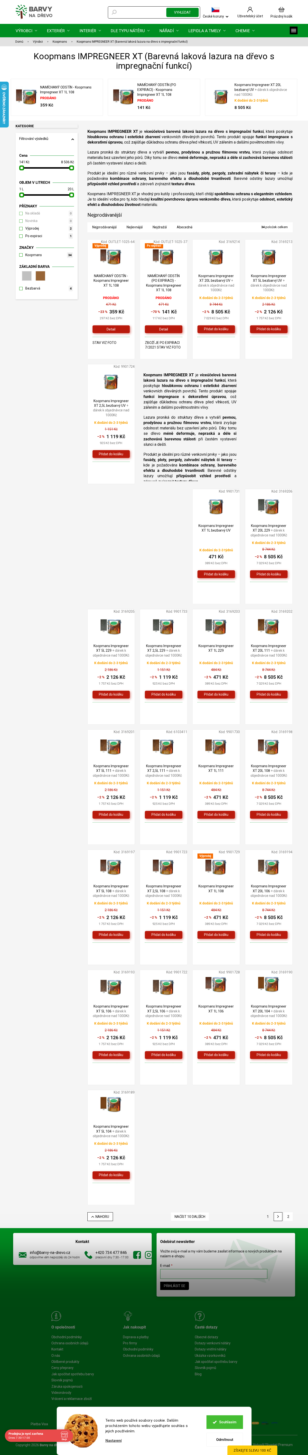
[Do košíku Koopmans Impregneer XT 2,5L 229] (163, 694)
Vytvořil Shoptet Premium (273, 1445)
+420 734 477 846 (111, 1252)
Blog (198, 1374)
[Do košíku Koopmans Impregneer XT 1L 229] (216, 694)
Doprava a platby (136, 1337)
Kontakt (57, 1349)
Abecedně (184, 227)
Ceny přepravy (62, 1368)
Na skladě (48, 213)
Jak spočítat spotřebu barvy (72, 1374)
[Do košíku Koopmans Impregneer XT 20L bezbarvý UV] (216, 329)
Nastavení (113, 1441)
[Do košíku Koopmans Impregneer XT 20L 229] (269, 574)
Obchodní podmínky (66, 1337)
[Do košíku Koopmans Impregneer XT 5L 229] (111, 694)
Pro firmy (130, 1343)
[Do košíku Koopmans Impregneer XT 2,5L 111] (163, 815)
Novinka (48, 221)
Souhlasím (227, 1422)
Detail (111, 329)
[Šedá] (26, 276)
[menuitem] (26, 30)
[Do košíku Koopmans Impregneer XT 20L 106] (269, 935)
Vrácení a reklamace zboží (71, 1399)
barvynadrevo (149, 1255)
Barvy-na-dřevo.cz (137, 1255)
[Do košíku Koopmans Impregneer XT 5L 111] (111, 815)
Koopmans (48, 255)
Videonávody (61, 1393)
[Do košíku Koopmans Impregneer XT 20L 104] (269, 1055)
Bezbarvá (48, 288)
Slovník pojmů (62, 1380)
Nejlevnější (135, 227)
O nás (55, 1356)
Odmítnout (224, 1439)
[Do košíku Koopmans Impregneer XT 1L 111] (216, 815)
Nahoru (102, 1217)
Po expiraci (48, 236)
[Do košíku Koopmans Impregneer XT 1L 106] (216, 1055)
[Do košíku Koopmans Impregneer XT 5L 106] (111, 1055)
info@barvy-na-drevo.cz (50, 1252)
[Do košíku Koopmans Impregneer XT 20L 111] (269, 694)
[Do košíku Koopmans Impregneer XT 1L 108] (216, 935)
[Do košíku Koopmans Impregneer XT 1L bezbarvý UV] (216, 574)
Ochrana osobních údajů (69, 1343)
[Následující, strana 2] (278, 1216)
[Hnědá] (40, 276)
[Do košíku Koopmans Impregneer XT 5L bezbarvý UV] (269, 329)
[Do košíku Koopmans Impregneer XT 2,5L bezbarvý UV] (111, 454)
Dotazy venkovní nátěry (213, 1343)
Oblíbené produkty (65, 1362)
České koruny (213, 16)
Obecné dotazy (206, 1337)
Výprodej (48, 228)
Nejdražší (160, 227)
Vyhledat (182, 12)
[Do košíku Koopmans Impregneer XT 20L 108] (269, 815)
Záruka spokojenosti (67, 1386)
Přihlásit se (174, 1286)
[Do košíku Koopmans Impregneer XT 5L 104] (111, 1175)
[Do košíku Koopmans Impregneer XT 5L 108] (111, 935)
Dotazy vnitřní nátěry (210, 1349)
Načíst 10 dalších (190, 1217)
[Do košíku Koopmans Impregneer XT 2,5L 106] (163, 1055)
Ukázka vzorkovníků (210, 1356)
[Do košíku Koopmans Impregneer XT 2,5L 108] (163, 935)
